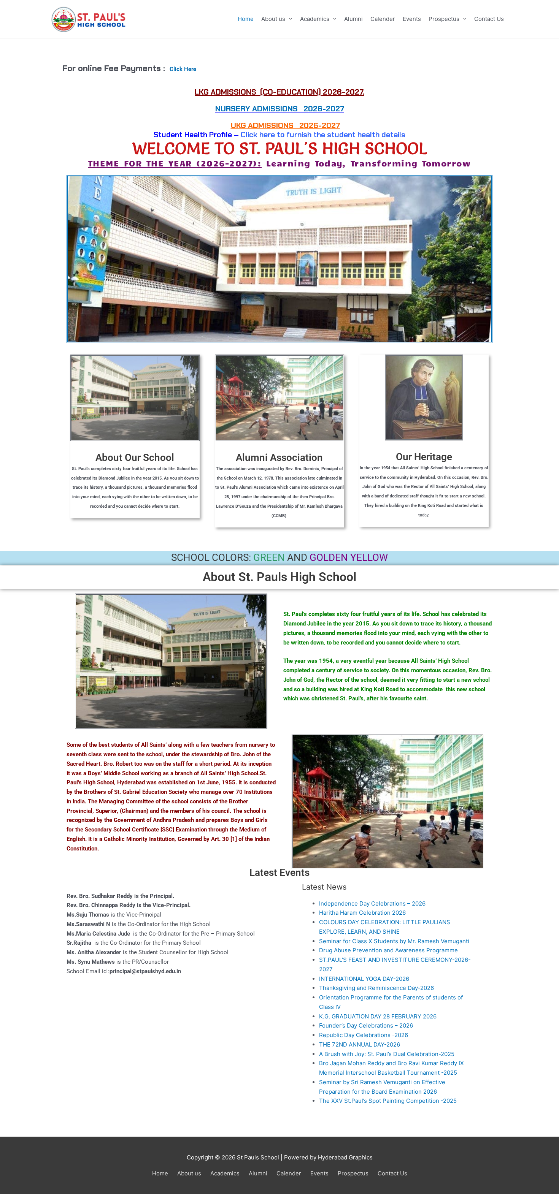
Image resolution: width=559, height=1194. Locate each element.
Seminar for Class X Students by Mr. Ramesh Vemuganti (394, 941)
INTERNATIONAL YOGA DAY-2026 (364, 978)
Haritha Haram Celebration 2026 (362, 912)
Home (246, 18)
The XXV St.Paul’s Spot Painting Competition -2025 (388, 1100)
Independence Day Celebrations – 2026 (372, 903)
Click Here (183, 69)
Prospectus (444, 18)
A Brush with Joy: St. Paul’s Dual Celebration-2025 (386, 1054)
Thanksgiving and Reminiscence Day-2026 (376, 987)
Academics (314, 18)
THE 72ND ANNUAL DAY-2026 (359, 1044)
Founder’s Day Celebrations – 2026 (366, 1025)
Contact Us (489, 18)
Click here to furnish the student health (310, 134)
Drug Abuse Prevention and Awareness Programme (388, 950)
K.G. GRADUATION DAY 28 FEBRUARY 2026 (378, 1016)
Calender (382, 18)
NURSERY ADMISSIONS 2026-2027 (279, 109)
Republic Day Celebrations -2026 (363, 1035)
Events (412, 18)
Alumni (353, 18)
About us (273, 18)
